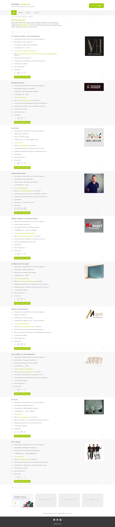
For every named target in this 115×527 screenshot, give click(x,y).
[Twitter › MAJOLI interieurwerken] (15, 344)
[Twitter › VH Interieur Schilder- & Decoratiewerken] (15, 73)
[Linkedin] (60, 520)
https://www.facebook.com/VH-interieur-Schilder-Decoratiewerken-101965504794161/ (37, 53)
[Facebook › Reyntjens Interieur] (18, 118)
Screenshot (17, 55)
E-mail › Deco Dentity (19, 456)
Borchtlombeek (25, 447)
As (19, 314)
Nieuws (20, 12)
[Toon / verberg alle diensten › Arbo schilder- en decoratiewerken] (38, 377)
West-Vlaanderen (18, 42)
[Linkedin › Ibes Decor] (21, 163)
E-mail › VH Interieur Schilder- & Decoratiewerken (25, 50)
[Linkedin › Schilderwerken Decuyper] (21, 299)
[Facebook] (57, 520)
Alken (20, 133)
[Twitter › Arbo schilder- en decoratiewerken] (15, 389)
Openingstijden (18, 154)
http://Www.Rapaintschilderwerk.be (26, 236)
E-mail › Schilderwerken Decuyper (21, 278)
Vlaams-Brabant (17, 179)
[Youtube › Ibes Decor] (25, 163)
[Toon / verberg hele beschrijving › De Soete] (38, 420)
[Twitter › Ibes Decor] (15, 163)
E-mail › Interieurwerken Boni (20, 188)
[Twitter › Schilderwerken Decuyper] (15, 299)
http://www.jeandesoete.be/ (24, 417)
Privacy (60, 523)
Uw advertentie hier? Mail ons (45, 500)
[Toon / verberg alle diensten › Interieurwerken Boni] (38, 196)
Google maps (30, 42)
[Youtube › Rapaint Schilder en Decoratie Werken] (25, 254)
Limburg (16, 133)
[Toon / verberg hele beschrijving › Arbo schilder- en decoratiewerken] (38, 374)
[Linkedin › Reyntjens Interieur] (21, 118)
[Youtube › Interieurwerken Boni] (25, 208)
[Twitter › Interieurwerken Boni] (15, 208)
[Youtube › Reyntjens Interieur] (25, 118)
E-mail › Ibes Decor (18, 142)
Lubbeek (24, 269)
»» (30, 32)
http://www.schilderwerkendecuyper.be (27, 281)
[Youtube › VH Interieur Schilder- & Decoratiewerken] (25, 73)
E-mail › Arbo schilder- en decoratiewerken (23, 368)
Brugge (24, 405)
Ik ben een (96, 5)
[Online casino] (23, 500)
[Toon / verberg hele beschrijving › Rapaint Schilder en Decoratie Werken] (38, 239)
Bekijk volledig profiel (22, 77)
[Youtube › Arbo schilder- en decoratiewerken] (25, 389)
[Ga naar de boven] (102, 77)
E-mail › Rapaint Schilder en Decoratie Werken (24, 233)
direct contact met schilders (26, 25)
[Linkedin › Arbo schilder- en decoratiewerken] (21, 389)
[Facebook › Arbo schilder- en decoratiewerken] (18, 389)
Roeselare (25, 88)
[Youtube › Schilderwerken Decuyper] (25, 299)
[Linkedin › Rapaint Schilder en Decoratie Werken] (21, 254)
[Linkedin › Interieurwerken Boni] (21, 208)
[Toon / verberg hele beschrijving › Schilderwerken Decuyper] (38, 284)
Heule (24, 42)
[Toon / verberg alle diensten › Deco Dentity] (38, 465)
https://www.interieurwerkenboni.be (26, 190)
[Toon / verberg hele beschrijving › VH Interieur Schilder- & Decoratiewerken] (38, 58)
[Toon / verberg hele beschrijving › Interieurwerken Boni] (38, 194)
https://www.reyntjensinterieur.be (25, 100)
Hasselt (20, 224)
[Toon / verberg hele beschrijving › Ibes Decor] (38, 148)
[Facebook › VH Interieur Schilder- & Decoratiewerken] (18, 73)
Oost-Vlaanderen (18, 360)
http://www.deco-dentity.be (24, 459)
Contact (36, 12)
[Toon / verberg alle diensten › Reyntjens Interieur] (38, 106)
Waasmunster (26, 360)
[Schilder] (14, 12)
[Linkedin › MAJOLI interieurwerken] (21, 344)
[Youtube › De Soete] (25, 432)
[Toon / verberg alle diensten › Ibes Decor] (38, 151)
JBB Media (56, 523)
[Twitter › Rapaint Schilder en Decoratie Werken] (15, 254)
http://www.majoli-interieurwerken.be (26, 326)
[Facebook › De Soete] (18, 432)
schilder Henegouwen (22, 24)
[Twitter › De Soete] (15, 432)
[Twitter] (54, 520)
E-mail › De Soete (18, 414)
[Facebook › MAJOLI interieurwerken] (18, 344)
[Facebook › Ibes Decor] (18, 163)
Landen (24, 179)
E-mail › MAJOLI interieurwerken (21, 323)
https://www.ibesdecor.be (24, 145)
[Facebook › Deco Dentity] (18, 477)
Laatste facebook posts (20, 66)
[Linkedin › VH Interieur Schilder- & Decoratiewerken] (21, 73)
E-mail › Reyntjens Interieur (20, 97)
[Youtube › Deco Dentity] (25, 477)
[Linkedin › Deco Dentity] (21, 477)
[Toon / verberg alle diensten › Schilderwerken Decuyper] (38, 287)
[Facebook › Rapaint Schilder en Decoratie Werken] (18, 254)
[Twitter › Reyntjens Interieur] (15, 118)
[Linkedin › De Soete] (21, 432)
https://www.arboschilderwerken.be (26, 371)
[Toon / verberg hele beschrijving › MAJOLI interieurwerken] (38, 329)
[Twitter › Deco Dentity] (15, 477)
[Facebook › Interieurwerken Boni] (18, 208)
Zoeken (28, 12)
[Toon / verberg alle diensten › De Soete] (38, 423)
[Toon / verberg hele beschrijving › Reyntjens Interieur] (38, 103)
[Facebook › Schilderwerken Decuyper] (18, 299)
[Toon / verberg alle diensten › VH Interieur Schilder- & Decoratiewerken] (38, 61)
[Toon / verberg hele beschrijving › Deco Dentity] (38, 462)
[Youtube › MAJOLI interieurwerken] (25, 344)
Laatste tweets (18, 202)
